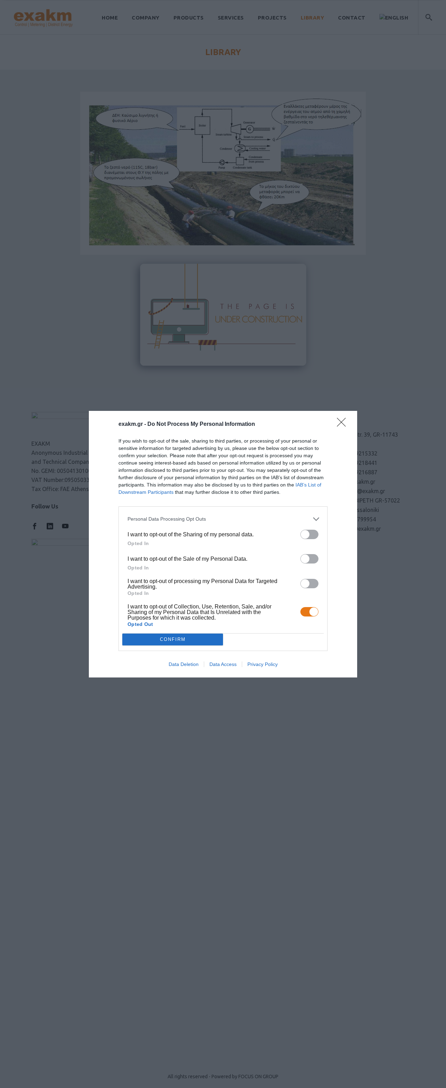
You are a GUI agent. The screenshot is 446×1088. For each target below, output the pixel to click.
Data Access (223, 664)
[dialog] (223, 544)
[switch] (309, 534)
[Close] (343, 424)
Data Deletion (184, 664)
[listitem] (223, 519)
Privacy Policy (262, 664)
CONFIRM (173, 639)
